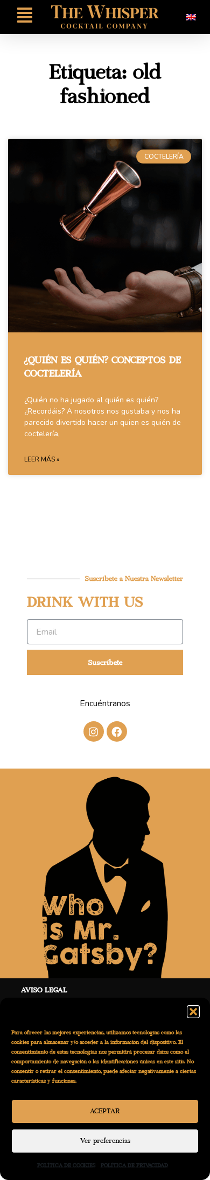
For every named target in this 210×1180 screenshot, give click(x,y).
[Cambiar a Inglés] (191, 17)
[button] (193, 1011)
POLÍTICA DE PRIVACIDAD (134, 1165)
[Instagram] (93, 731)
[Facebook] (117, 731)
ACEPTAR (105, 1111)
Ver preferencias (105, 1141)
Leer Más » (41, 459)
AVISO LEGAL (44, 990)
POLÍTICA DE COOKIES (66, 1165)
